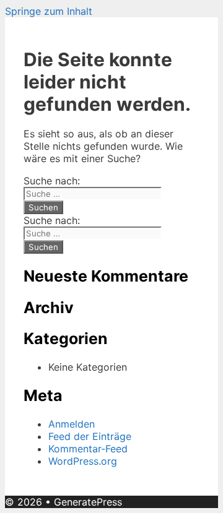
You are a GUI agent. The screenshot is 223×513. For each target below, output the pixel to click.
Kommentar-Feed (88, 448)
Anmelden (71, 424)
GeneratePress (88, 502)
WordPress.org (82, 461)
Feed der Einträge (89, 436)
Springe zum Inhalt (48, 11)
